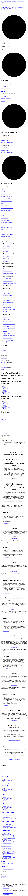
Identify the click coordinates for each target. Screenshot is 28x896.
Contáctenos (6, 888)
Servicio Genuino (4, 191)
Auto (4, 779)
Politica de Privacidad (8, 886)
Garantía (2, 203)
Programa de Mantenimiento (7, 208)
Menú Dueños (6, 393)
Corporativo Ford (4, 137)
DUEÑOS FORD (6, 830)
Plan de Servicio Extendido (6, 196)
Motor (4, 390)
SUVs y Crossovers (7, 780)
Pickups (5, 781)
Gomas (4, 387)
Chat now (3, 369)
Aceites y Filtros (6, 392)
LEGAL (3, 861)
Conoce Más (6, 523)
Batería (4, 386)
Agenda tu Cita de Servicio (14, 740)
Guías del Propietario (5, 210)
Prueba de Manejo (4, 86)
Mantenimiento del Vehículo (7, 198)
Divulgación (4, 765)
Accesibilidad (3, 9)
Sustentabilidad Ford (5, 140)
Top (1, 763)
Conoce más (3, 419)
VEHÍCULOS (4, 776)
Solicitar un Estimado (5, 88)
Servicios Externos (5, 205)
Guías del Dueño (7, 843)
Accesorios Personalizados (6, 201)
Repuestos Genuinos (5, 194)
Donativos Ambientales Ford (7, 142)
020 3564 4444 (4, 350)
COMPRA (3, 794)
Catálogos (3, 91)
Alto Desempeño (7, 783)
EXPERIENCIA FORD (8, 812)
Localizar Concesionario (8, 800)
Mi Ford (2, 189)
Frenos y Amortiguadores (8, 388)
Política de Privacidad (8, 863)
